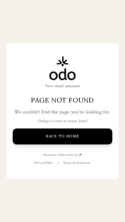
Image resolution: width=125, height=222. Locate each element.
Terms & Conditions (77, 163)
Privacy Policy (43, 163)
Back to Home (62, 135)
